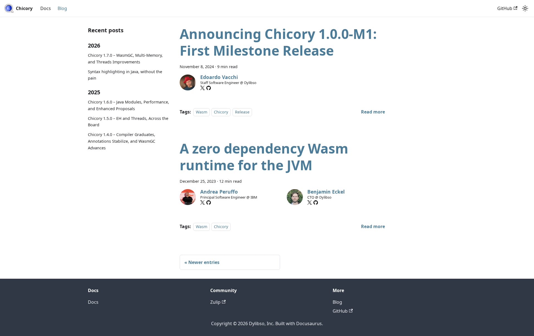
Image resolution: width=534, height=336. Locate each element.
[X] (202, 88)
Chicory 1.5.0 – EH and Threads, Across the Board (128, 122)
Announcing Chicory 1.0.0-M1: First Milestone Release (278, 42)
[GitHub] (208, 88)
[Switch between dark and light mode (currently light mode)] (525, 8)
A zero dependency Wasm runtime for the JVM (264, 156)
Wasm (201, 112)
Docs (45, 8)
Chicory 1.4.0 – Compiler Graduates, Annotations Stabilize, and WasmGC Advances (121, 141)
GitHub (504, 8)
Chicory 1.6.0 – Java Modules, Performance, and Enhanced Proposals (128, 105)
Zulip (215, 302)
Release (242, 112)
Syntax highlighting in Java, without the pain (125, 75)
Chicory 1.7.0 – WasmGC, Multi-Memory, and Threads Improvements (125, 59)
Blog (62, 8)
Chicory (221, 112)
